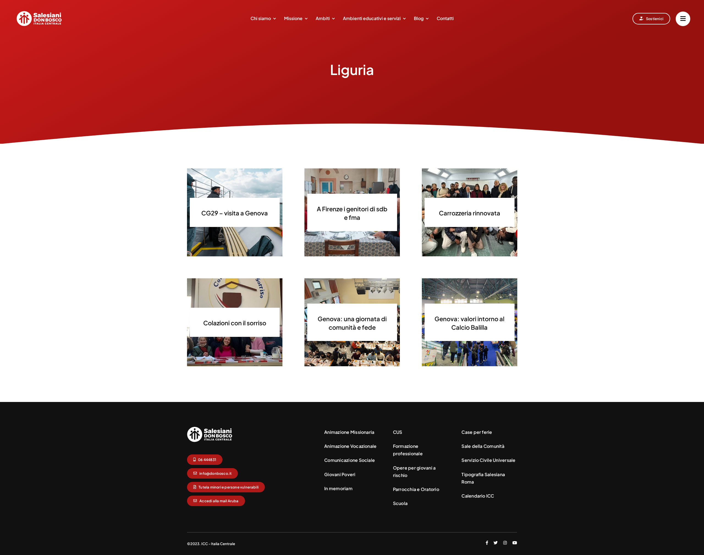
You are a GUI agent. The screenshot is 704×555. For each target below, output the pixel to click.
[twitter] (496, 543)
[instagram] (505, 543)
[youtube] (514, 543)
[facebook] (487, 543)
